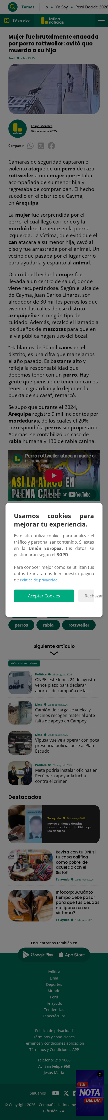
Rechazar (89, 596)
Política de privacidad (39, 579)
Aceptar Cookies (44, 596)
